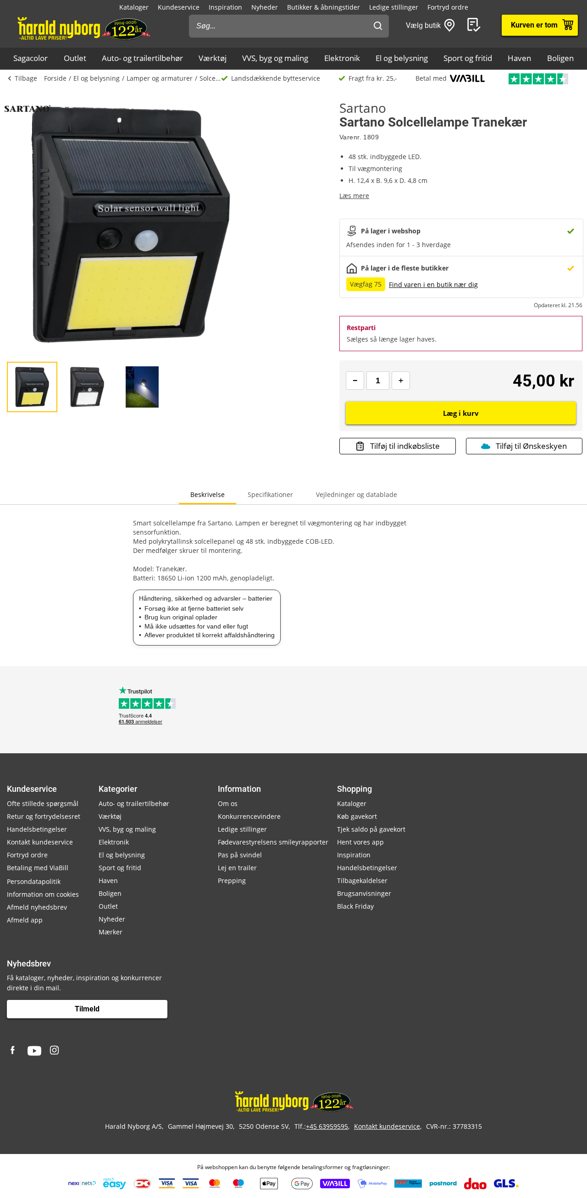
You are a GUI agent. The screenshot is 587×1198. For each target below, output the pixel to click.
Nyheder (264, 7)
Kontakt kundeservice (40, 842)
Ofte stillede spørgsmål (42, 803)
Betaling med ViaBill (37, 867)
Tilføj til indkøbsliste (405, 446)
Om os (228, 803)
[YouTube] (34, 1051)
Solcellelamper (210, 78)
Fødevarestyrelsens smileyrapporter (273, 842)
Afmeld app (25, 920)
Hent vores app (360, 842)
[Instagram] (55, 1051)
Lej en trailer (237, 867)
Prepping (232, 880)
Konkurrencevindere (249, 816)
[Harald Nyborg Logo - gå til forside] (83, 28)
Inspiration (225, 7)
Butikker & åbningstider (323, 7)
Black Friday (355, 906)
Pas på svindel (240, 854)
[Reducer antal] (355, 380)
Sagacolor (30, 58)
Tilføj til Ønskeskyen (531, 446)
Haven (519, 58)
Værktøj (213, 58)
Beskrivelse (207, 494)
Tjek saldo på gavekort (371, 829)
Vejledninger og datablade (356, 494)
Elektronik (342, 58)
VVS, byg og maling (275, 58)
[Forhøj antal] (401, 380)
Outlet (75, 58)
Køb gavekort (357, 816)
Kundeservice (178, 7)
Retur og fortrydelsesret (43, 816)
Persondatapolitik (34, 881)
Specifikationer (270, 494)
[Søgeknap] (378, 26)
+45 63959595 (327, 1126)
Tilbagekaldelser (362, 880)
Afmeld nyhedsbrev (37, 907)
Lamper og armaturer (160, 78)
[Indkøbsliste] (475, 25)
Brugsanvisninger (364, 893)
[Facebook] (14, 1051)
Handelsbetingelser (37, 829)
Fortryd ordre (447, 7)
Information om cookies (43, 894)
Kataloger (134, 7)
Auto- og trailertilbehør (142, 58)
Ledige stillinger (393, 7)
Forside (55, 78)
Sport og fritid (467, 58)
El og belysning (402, 58)
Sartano (362, 107)
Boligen (560, 58)
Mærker (110, 931)
